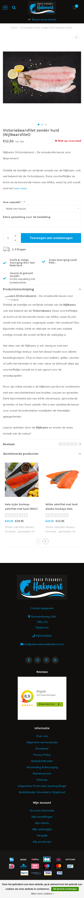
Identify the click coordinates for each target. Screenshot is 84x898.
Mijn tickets (42, 823)
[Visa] (48, 873)
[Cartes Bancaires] (47, 859)
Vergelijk (42, 835)
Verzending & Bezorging (42, 767)
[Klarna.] (35, 866)
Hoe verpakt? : (13, 202)
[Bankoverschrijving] (23, 859)
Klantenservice (42, 773)
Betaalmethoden (42, 761)
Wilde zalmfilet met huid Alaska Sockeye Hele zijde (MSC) (62, 509)
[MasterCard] (58, 866)
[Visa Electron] (59, 873)
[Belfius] (35, 859)
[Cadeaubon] (70, 859)
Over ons (42, 736)
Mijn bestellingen (42, 816)
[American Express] (12, 859)
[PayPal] (24, 873)
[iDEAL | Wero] (12, 866)
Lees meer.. (21, 188)
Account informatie (42, 810)
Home (14, 27)
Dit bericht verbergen (65, 889)
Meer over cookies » (42, 893)
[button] (38, 124)
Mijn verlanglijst (42, 829)
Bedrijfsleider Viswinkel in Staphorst (42, 792)
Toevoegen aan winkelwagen (51, 238)
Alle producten (42, 841)
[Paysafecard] (36, 873)
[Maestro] (47, 866)
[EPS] (58, 859)
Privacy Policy (42, 754)
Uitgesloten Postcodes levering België (42, 786)
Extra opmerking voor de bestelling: (27, 217)
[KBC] (23, 866)
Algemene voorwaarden (42, 742)
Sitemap (42, 779)
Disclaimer (42, 748)
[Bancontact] (70, 866)
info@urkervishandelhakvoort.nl (43, 644)
